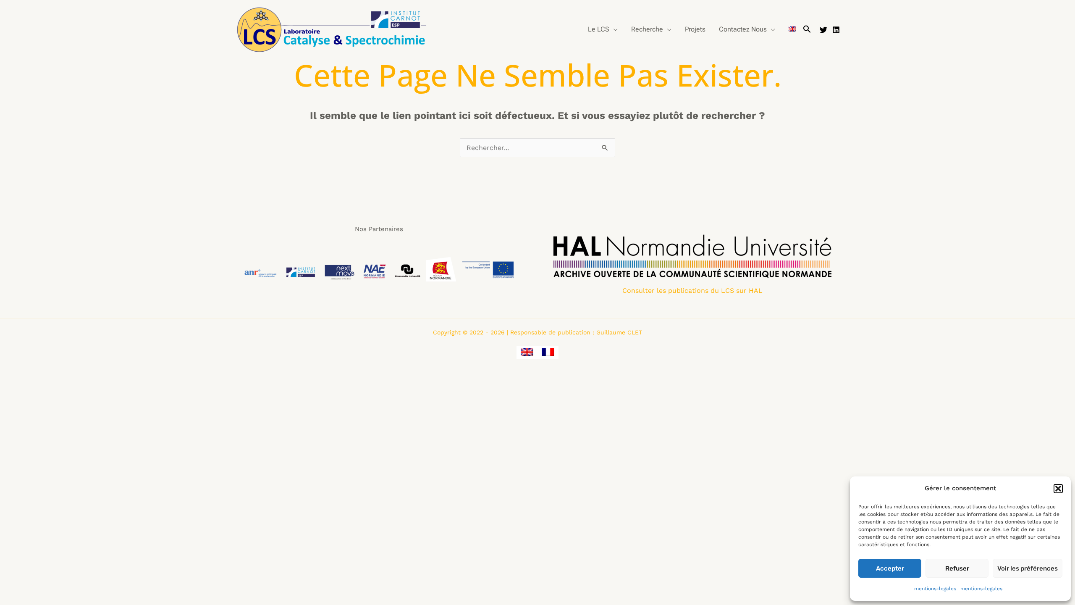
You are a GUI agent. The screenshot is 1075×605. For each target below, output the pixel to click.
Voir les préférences (1027, 568)
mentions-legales (935, 589)
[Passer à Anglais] (792, 29)
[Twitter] (823, 30)
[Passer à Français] (548, 352)
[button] (1058, 488)
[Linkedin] (836, 30)
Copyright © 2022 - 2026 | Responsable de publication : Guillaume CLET (537, 332)
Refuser (957, 568)
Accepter (890, 568)
